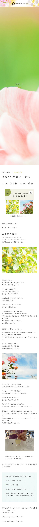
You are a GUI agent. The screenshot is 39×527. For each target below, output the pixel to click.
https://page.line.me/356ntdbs (13, 517)
